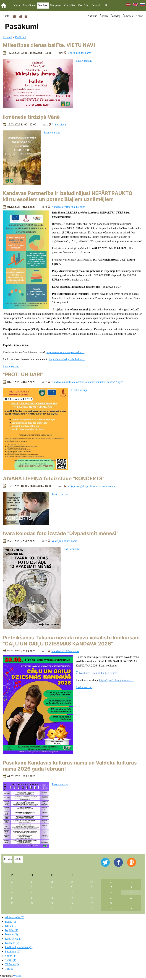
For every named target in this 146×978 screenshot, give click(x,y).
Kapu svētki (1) (13, 938)
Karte (17, 5)
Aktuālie (92, 15)
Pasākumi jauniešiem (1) (18, 947)
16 (12, 898)
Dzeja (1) (10, 925)
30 (91, 882)
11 (52, 892)
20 (91, 898)
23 (12, 903)
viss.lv (17, 975)
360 (79, 5)
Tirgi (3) (9, 968)
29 (72, 882)
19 (72, 898)
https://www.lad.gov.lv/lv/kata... (67, 359)
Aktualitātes (29, 5)
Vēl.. (87, 5)
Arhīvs (139, 15)
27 (32, 882)
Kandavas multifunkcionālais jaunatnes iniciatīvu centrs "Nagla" (87, 382)
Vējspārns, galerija (78, 486)
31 (111, 882)
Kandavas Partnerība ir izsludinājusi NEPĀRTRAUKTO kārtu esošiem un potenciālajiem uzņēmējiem (67, 196)
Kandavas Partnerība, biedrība (68, 206)
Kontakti (97, 5)
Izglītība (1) (11, 930)
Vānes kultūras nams (79, 52)
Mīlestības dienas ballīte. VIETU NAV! (49, 45)
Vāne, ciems (59, 124)
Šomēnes (127, 15)
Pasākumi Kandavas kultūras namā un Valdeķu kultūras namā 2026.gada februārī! (70, 766)
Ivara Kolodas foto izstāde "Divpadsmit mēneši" (60, 533)
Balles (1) (10, 921)
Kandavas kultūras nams (103, 486)
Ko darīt (43, 5)
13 (91, 892)
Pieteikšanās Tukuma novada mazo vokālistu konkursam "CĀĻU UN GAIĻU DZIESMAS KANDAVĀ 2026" (71, 641)
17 (32, 898)
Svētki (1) (10, 960)
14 (111, 892)
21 (111, 898)
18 (52, 898)
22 (131, 898)
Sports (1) (10, 955)
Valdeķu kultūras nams (64, 540)
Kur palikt (69, 5)
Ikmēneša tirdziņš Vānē (31, 117)
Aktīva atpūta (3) (14, 917)
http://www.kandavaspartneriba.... (65, 352)
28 (52, 882)
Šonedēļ (115, 15)
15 (131, 892)
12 (72, 892)
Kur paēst (55, 5)
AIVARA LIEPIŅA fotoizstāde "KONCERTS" (53, 478)
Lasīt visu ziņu (84, 60)
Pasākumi (20, 37)
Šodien (104, 15)
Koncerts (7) (12, 942)
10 (32, 892)
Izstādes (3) (11, 934)
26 (12, 882)
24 (32, 903)
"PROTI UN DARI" (23, 374)
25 (52, 903)
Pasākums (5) (12, 951)
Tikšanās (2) (12, 964)
